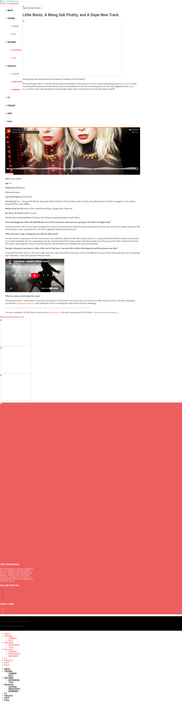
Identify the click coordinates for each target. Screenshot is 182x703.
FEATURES (11, 42)
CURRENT (15, 26)
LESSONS (15, 74)
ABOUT (10, 10)
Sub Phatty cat (54, 312)
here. (117, 313)
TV (8, 98)
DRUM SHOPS (17, 82)
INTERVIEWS (16, 50)
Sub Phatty (126, 84)
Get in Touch (9, 613)
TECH (14, 58)
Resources (11, 66)
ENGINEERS (16, 90)
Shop (6, 611)
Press (9, 121)
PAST (14, 34)
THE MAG (11, 18)
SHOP (9, 113)
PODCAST (11, 105)
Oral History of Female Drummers (18, 609)
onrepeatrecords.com (25, 303)
